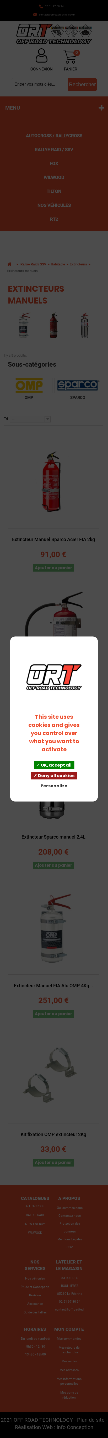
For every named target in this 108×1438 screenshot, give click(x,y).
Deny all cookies (55, 776)
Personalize (54, 786)
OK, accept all (56, 765)
